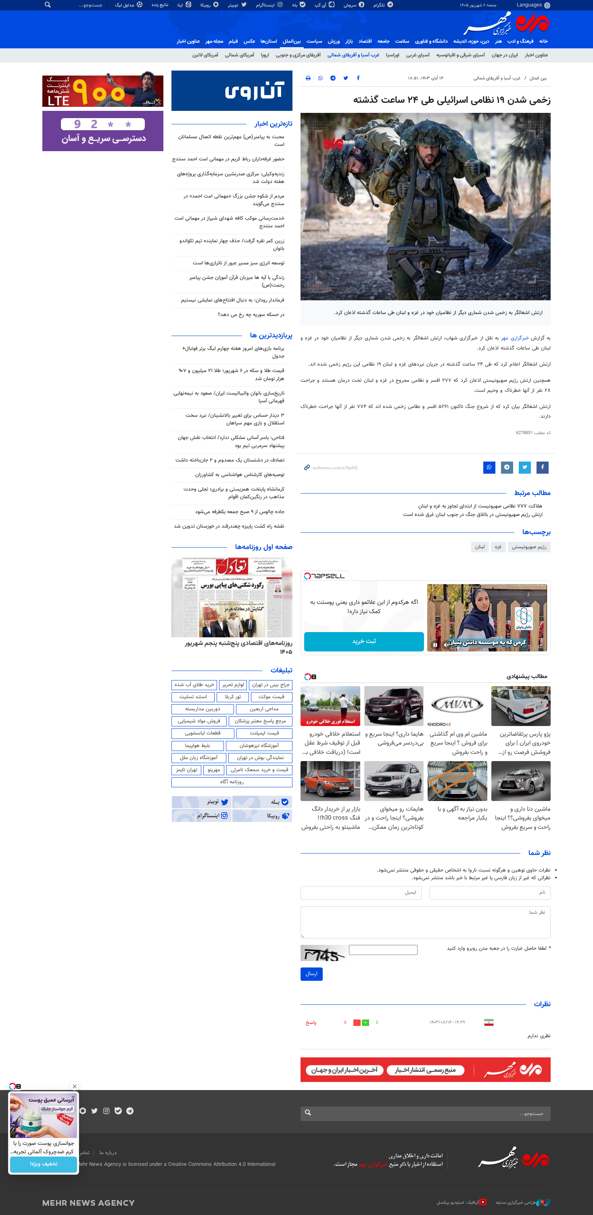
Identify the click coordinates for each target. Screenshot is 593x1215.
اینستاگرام (266, 5)
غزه (498, 547)
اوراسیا (392, 55)
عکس (249, 41)
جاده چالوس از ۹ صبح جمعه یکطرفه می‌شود (239, 512)
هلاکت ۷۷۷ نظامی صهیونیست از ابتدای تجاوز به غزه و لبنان (480, 506)
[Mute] (446, 645)
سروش (350, 5)
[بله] (118, 1111)
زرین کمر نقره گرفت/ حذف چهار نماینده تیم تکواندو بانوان (232, 245)
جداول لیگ (125, 5)
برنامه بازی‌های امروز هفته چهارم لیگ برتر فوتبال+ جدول (233, 352)
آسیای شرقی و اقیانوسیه (460, 55)
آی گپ (321, 5)
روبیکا (206, 5)
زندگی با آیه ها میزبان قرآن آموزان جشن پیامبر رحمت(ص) (236, 281)
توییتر (234, 5)
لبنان (480, 547)
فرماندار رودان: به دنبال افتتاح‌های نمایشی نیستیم (232, 300)
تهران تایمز (186, 770)
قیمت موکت (271, 697)
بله (295, 5)
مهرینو (214, 770)
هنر (498, 41)
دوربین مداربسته (202, 709)
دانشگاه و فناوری (431, 41)
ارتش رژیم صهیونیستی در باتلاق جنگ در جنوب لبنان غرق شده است (473, 515)
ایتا (180, 5)
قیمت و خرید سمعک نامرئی (259, 770)
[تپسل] (307, 576)
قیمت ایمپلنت (264, 733)
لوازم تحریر (233, 685)
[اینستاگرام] (106, 1111)
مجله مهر (214, 41)
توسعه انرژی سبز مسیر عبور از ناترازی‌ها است (238, 263)
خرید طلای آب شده (194, 685)
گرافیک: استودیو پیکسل (458, 1202)
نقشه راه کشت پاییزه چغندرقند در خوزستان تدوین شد (229, 526)
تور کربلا (233, 697)
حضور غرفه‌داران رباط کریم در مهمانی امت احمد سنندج (228, 159)
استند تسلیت (193, 697)
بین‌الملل (292, 41)
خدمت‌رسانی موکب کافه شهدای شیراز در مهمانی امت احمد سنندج (229, 222)
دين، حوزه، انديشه (471, 41)
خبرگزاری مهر (514, 338)
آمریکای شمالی (239, 55)
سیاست (314, 41)
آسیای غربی (418, 55)
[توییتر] (95, 1111)
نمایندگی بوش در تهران (260, 758)
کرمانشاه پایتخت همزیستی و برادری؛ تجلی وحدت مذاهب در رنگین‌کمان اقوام (234, 493)
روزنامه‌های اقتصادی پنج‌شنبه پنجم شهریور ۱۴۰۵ (238, 648)
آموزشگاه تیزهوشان (259, 746)
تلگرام (380, 5)
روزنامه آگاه (232, 782)
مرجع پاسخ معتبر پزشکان (260, 721)
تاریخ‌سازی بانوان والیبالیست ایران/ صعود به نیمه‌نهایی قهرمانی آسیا (228, 397)
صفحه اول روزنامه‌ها (263, 547)
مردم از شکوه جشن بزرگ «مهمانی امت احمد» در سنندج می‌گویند (234, 200)
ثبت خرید (364, 642)
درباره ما (108, 1153)
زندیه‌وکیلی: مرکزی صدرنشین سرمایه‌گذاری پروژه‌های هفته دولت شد (230, 178)
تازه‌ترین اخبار (273, 124)
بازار (349, 41)
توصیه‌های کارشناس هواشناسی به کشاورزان (239, 475)
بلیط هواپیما (197, 746)
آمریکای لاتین (205, 55)
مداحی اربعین (264, 709)
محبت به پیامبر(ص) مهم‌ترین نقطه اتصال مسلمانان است (231, 141)
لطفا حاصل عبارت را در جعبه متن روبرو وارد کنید (499, 949)
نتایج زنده (160, 5)
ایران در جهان (505, 55)
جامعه (384, 41)
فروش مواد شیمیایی (199, 721)
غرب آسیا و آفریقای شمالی (353, 55)
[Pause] (435, 645)
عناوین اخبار (536, 55)
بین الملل (538, 78)
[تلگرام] (130, 1111)
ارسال (311, 974)
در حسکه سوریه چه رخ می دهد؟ (251, 315)
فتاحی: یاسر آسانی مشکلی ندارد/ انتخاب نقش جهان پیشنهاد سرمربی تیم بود (231, 441)
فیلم (233, 41)
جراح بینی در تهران (271, 685)
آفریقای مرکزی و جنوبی (298, 55)
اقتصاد (365, 41)
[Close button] (75, 1086)
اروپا (265, 55)
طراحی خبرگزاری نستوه (516, 1202)
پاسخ (311, 1023)
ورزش (334, 41)
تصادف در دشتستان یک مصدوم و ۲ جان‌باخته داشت (229, 460)
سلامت (402, 41)
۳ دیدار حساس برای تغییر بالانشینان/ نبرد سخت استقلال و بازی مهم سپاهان (235, 419)
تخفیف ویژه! (44, 1164)
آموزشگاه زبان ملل (198, 758)
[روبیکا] (83, 1111)
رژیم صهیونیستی (529, 547)
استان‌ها (269, 41)
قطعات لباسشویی (203, 733)
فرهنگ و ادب (520, 41)
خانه (543, 41)
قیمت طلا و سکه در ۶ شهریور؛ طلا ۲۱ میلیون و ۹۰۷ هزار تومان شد (231, 375)
